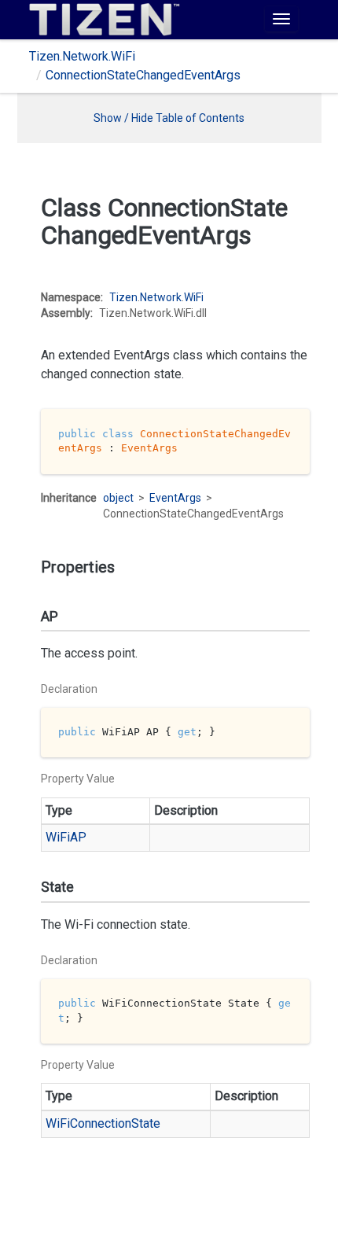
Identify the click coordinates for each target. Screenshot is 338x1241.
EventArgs (175, 498)
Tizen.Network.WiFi (82, 56)
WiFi (194, 297)
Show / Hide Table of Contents (169, 118)
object (118, 498)
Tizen (123, 297)
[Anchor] (30, 291)
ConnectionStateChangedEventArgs (143, 75)
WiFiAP (66, 837)
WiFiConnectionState (103, 1123)
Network (161, 297)
